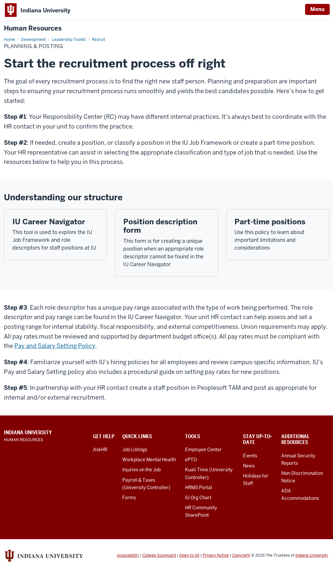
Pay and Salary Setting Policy (54, 346)
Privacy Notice (216, 555)
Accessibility (128, 555)
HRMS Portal (198, 487)
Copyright (241, 555)
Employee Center (203, 449)
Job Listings (134, 449)
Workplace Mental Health (149, 460)
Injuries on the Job (141, 470)
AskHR (100, 449)
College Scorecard (159, 555)
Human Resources (33, 28)
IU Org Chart (198, 498)
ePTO (191, 460)
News (249, 466)
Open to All (189, 555)
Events (250, 456)
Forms (129, 498)
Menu (317, 9)
